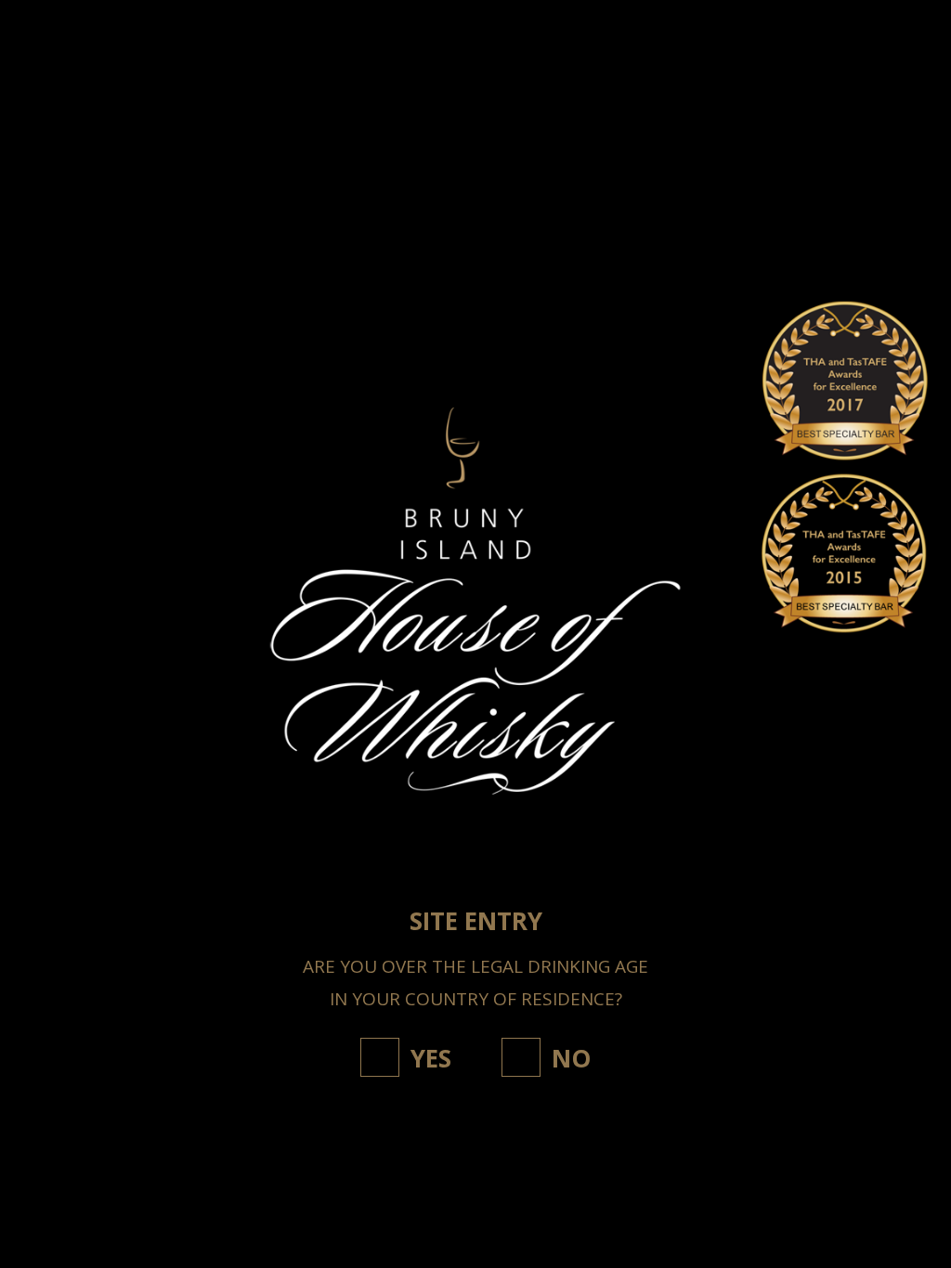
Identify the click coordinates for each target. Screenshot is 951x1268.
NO (571, 1058)
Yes (430, 1058)
